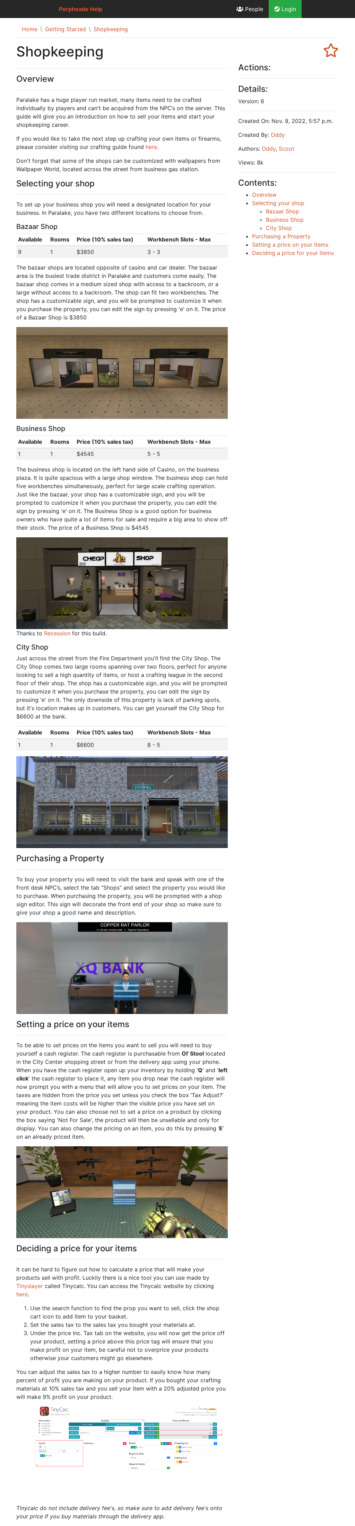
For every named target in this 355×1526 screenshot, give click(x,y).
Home (29, 29)
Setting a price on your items (290, 244)
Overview (264, 194)
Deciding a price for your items (293, 252)
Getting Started (65, 29)
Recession (57, 633)
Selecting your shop (278, 203)
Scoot (286, 148)
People (253, 9)
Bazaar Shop (282, 211)
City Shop (279, 227)
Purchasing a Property (281, 236)
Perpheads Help (80, 9)
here (151, 146)
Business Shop (285, 219)
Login (288, 9)
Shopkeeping (111, 29)
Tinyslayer (29, 1285)
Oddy (278, 134)
